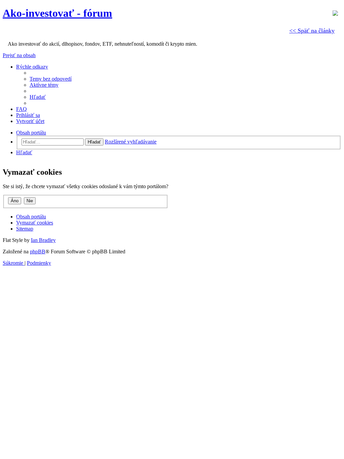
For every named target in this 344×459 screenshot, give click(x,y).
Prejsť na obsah (19, 55)
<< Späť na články (312, 30)
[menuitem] (51, 79)
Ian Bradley (43, 240)
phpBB (37, 251)
